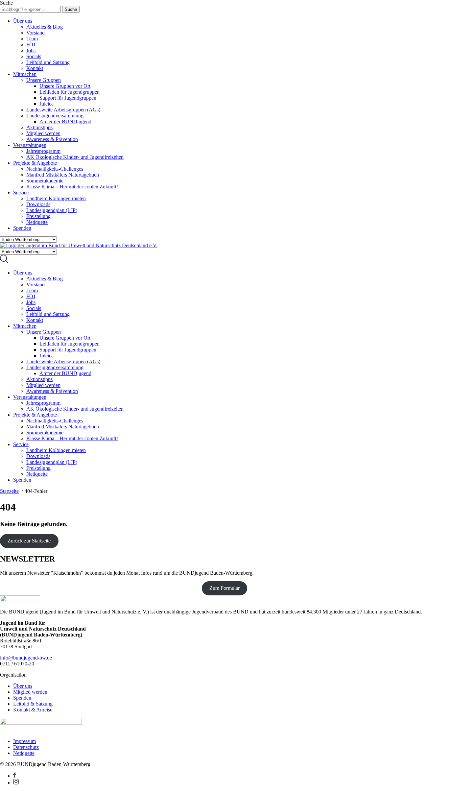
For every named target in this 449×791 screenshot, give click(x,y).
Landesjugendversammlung (54, 115)
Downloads (38, 204)
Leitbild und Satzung (48, 62)
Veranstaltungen (29, 145)
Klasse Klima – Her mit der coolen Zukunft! (72, 186)
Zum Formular (224, 588)
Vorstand (35, 33)
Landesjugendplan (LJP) (51, 210)
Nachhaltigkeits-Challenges (54, 169)
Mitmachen (24, 74)
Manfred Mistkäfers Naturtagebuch (62, 175)
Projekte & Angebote (35, 163)
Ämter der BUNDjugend (65, 121)
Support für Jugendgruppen (67, 98)
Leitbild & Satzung (33, 704)
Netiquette (37, 222)
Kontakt (34, 68)
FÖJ (30, 44)
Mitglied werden (43, 133)
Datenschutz (26, 747)
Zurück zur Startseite (29, 540)
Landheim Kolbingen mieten (56, 198)
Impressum (24, 741)
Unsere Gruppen (43, 80)
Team (32, 38)
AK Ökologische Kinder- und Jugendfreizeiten (75, 157)
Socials (33, 56)
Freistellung (38, 216)
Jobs (30, 50)
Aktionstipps (39, 127)
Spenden (22, 228)
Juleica (46, 104)
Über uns (22, 21)
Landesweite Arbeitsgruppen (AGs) (63, 109)
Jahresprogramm (43, 151)
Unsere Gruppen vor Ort (64, 86)
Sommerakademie (44, 180)
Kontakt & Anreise (32, 709)
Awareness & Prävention (52, 139)
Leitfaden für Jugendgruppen (69, 92)
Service (21, 192)
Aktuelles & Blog (44, 27)
